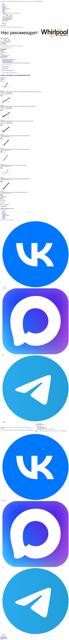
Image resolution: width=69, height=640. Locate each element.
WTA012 (11, 93)
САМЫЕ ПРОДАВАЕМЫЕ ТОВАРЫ (7, 208)
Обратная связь (3, 636)
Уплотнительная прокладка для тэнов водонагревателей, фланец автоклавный (15, 62)
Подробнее (39, 1)
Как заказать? (4, 6)
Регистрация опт (3, 49)
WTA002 (1, 90)
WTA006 (1, 148)
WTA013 (7, 93)
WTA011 (1, 134)
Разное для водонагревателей (7, 60)
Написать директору (5, 8)
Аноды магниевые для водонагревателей (9, 59)
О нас (3, 5)
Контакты (4, 11)
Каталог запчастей (3, 48)
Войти (1, 109)
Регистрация (4, 23)
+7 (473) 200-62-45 (9, 18)
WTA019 (1, 164)
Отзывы (3, 9)
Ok (41, 1)
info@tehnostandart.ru (8, 19)
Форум (3, 10)
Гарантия (4, 7)
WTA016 (1, 191)
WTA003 (1, 177)
